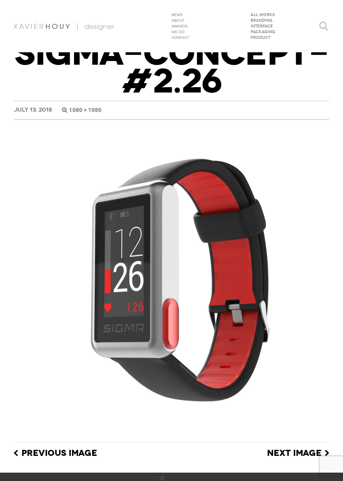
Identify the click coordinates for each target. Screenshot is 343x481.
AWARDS (180, 26)
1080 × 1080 (85, 110)
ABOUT (178, 20)
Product (261, 38)
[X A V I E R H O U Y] (64, 26)
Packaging (263, 32)
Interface (262, 26)
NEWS (177, 15)
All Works (263, 15)
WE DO (178, 32)
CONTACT (181, 38)
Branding (262, 21)
